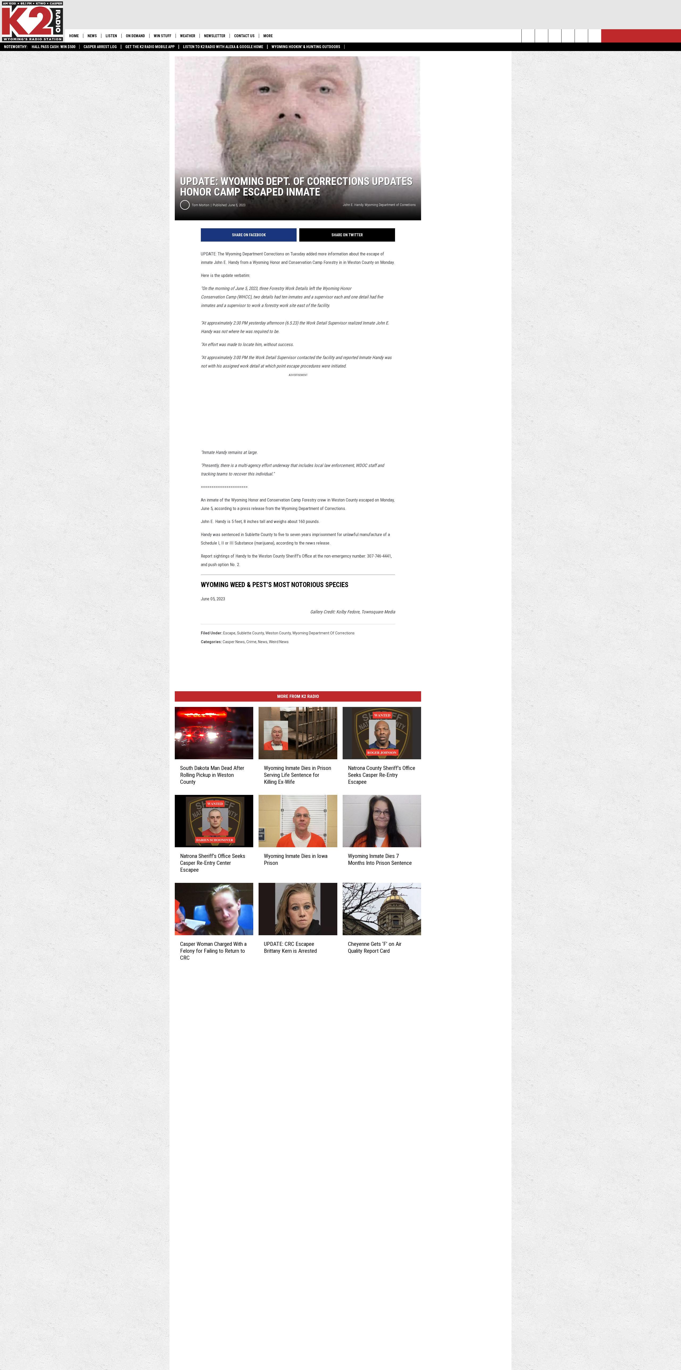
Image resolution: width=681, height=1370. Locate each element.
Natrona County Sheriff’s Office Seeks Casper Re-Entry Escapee (381, 775)
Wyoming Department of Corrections (323, 633)
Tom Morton (200, 205)
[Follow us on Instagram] (568, 36)
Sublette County (250, 633)
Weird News (279, 642)
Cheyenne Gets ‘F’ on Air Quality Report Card (374, 947)
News (92, 36)
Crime (251, 642)
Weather (187, 36)
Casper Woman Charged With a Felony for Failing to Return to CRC (213, 951)
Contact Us (244, 36)
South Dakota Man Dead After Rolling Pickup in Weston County (212, 775)
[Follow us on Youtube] (594, 36)
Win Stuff (162, 36)
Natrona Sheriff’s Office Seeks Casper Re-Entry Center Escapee (212, 863)
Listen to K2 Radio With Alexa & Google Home (223, 47)
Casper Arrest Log (100, 47)
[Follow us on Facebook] (554, 36)
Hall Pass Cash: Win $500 (53, 47)
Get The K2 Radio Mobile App (150, 47)
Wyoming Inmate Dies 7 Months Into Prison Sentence (380, 859)
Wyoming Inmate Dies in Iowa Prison (295, 859)
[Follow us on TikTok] (581, 36)
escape (229, 633)
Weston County (278, 633)
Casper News (234, 642)
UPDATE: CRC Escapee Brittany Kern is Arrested (290, 947)
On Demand (135, 36)
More (268, 36)
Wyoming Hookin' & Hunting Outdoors (306, 47)
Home (74, 36)
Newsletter (214, 36)
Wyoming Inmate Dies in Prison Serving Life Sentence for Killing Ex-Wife (297, 775)
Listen (111, 36)
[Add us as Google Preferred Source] (541, 36)
